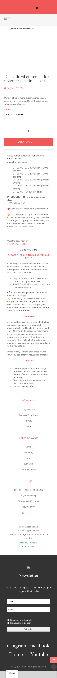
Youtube (39, 654)
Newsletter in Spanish (21, 620)
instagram (15, 645)
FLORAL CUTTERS (16, 244)
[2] (28, 52)
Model (7, 109)
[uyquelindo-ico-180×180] (7, 18)
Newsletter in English (20, 623)
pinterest (18, 654)
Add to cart (26, 142)
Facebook (39, 645)
